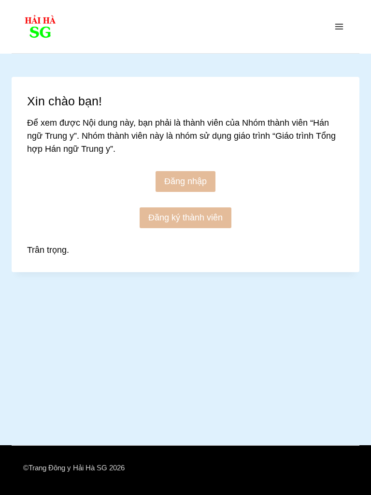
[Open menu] (339, 26)
